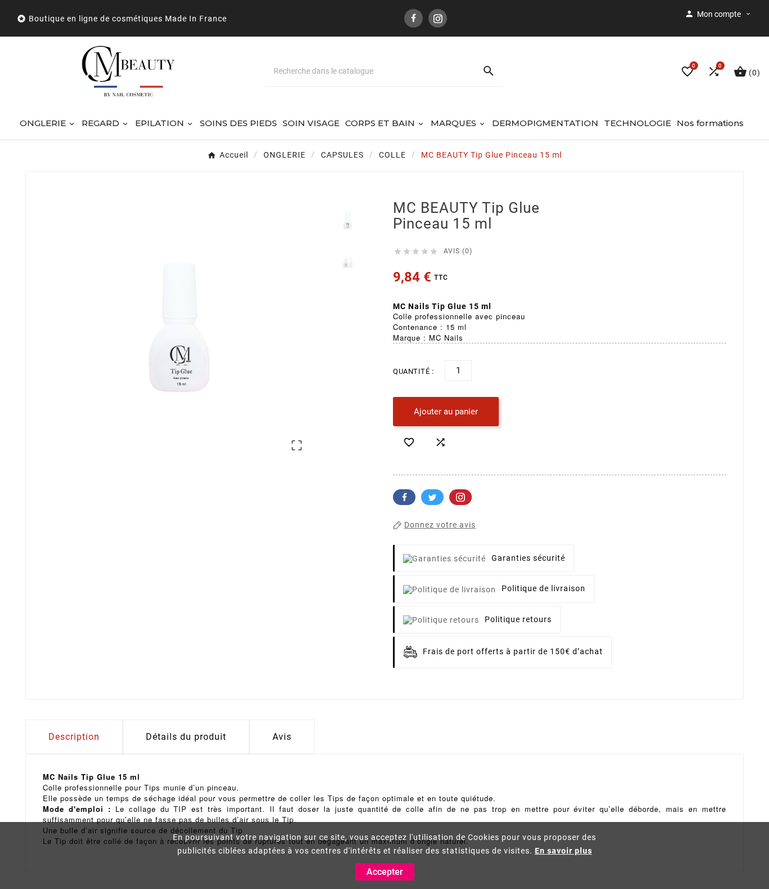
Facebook (404, 497)
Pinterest (460, 497)
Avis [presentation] (282, 736)
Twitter (432, 497)
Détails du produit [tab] (186, 736)
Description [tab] (74, 736)
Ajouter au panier (446, 411)
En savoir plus (563, 850)
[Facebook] (413, 18)
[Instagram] (437, 18)
